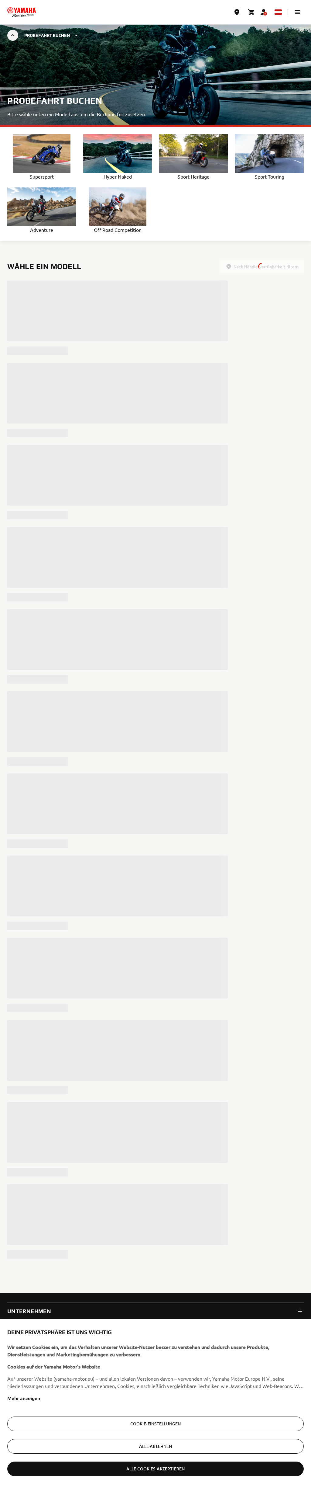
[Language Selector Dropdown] (278, 12)
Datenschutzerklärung (28, 1247)
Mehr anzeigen (23, 1398)
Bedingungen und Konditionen (104, 1247)
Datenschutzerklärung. (223, 1198)
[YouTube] (271, 1214)
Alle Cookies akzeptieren (155, 1469)
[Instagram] (298, 1214)
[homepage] (21, 12)
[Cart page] (251, 12)
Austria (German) (36, 1215)
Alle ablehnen (155, 1446)
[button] (298, 12)
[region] (155, 1405)
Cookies (62, 1247)
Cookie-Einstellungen (155, 1424)
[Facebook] (284, 1214)
